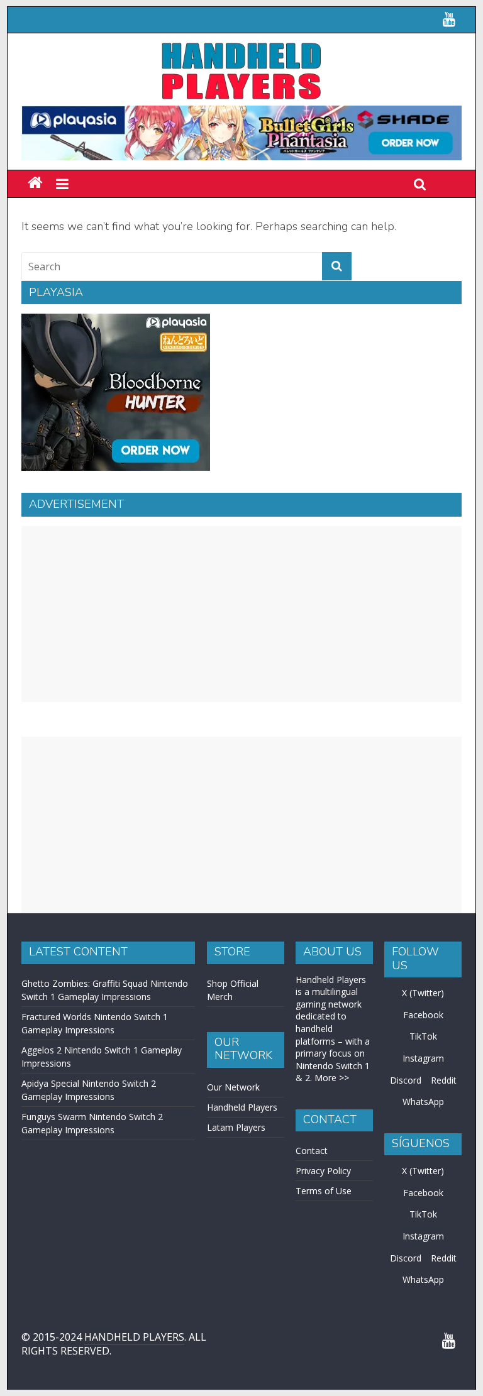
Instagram (423, 1058)
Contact (312, 1151)
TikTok (423, 1036)
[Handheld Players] (34, 183)
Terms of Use (324, 1191)
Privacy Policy (323, 1171)
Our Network (233, 1087)
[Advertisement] (241, 614)
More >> (331, 1078)
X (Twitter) (423, 993)
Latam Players (236, 1127)
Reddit (444, 1080)
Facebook (423, 1015)
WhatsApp (423, 1101)
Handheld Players (242, 1107)
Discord (405, 1080)
